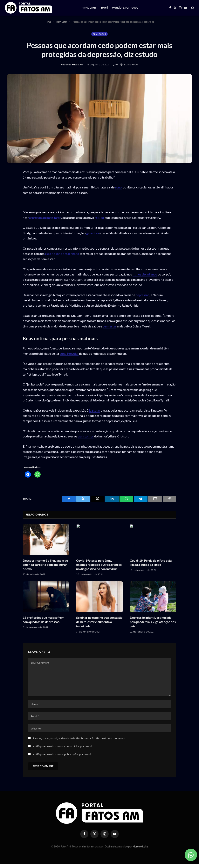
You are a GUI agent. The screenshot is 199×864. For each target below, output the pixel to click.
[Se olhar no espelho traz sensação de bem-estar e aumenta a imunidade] (99, 596)
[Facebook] (11, 191)
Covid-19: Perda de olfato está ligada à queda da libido (151, 563)
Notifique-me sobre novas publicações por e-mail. (62, 754)
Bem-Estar (99, 34)
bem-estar (109, 326)
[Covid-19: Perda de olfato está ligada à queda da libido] (153, 539)
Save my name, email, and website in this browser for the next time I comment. (79, 738)
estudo (99, 217)
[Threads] (11, 210)
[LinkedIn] (11, 219)
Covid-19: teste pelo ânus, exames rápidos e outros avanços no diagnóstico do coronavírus (99, 565)
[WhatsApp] (11, 182)
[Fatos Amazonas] (28, 8)
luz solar (94, 410)
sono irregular (69, 353)
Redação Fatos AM (72, 64)
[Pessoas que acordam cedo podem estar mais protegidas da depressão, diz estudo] (99, 118)
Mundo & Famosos (125, 8)
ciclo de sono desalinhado (62, 253)
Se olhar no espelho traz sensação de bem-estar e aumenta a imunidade (99, 622)
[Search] (192, 8)
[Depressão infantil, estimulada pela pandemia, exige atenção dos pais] (153, 596)
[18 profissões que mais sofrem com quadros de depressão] (46, 596)
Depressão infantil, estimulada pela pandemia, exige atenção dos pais (153, 622)
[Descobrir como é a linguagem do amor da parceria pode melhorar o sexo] (46, 539)
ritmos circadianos (145, 274)
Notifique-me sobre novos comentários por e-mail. (62, 746)
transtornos (86, 436)
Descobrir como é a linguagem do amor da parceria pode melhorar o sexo (45, 565)
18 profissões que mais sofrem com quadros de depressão (43, 620)
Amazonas (89, 8)
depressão (142, 295)
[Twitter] (11, 200)
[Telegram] (11, 228)
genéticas (92, 233)
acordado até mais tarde (45, 217)
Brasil (104, 8)
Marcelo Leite (140, 846)
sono (118, 187)
